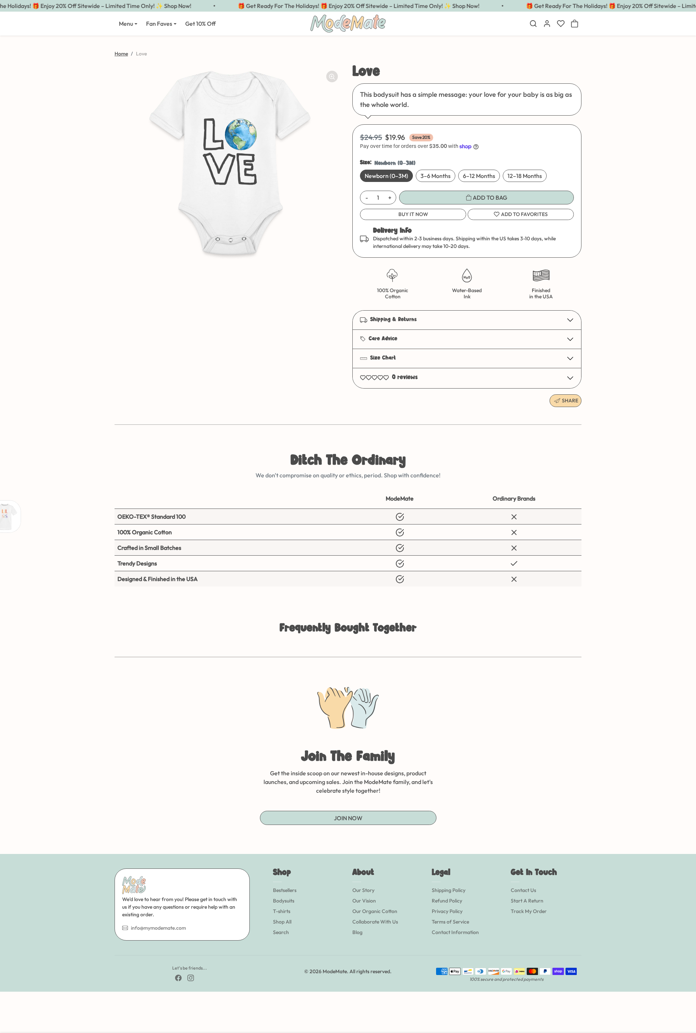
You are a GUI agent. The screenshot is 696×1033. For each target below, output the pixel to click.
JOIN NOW (348, 818)
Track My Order (529, 911)
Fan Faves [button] (159, 23)
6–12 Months (479, 175)
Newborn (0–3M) (386, 175)
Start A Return (527, 900)
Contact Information (455, 932)
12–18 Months (525, 175)
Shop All (282, 921)
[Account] (547, 23)
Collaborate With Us (375, 921)
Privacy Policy (447, 911)
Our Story (363, 890)
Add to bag (489, 197)
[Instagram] (191, 977)
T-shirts (281, 911)
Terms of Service (450, 921)
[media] (229, 163)
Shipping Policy (448, 890)
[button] (533, 23)
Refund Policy (447, 900)
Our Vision (364, 900)
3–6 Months (435, 175)
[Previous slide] (115, 645)
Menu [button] (126, 23)
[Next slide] (580, 645)
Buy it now (413, 214)
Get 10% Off (200, 23)
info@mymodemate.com (158, 928)
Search (281, 932)
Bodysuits (283, 900)
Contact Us (523, 890)
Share (570, 400)
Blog (357, 932)
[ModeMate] (348, 22)
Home (121, 53)
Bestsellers (285, 890)
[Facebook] (178, 977)
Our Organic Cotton (374, 911)
